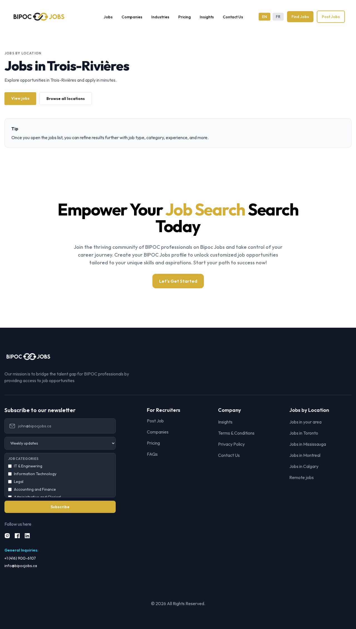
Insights (207, 16)
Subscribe (60, 506)
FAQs (152, 454)
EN (264, 16)
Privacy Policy (231, 444)
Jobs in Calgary (303, 466)
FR (278, 16)
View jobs (20, 98)
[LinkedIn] (27, 536)
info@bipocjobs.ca (20, 565)
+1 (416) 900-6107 (20, 558)
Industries (160, 16)
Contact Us (233, 16)
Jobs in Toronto (303, 433)
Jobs (108, 16)
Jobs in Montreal (304, 455)
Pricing (184, 16)
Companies (132, 16)
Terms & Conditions (236, 433)
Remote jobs (301, 477)
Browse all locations (65, 98)
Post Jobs (331, 16)
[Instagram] (7, 536)
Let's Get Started (178, 281)
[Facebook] (17, 536)
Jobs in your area (305, 422)
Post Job (155, 420)
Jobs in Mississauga (307, 444)
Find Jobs (300, 16)
